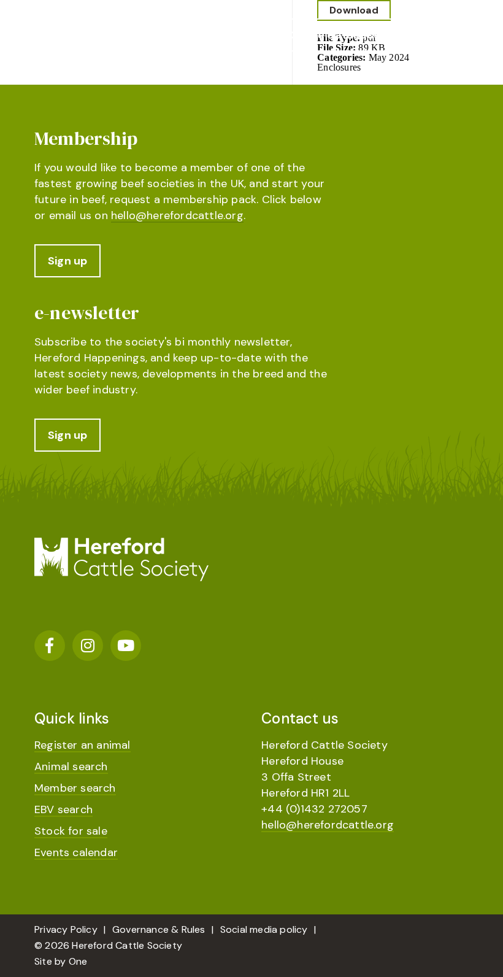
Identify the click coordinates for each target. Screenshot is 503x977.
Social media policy (264, 929)
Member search (75, 788)
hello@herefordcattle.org (177, 215)
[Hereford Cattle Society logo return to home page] (121, 40)
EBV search (63, 809)
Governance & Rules (158, 929)
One (78, 961)
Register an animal (82, 745)
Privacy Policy (66, 929)
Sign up (67, 260)
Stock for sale (70, 831)
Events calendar (76, 852)
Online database (335, 35)
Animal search (71, 766)
